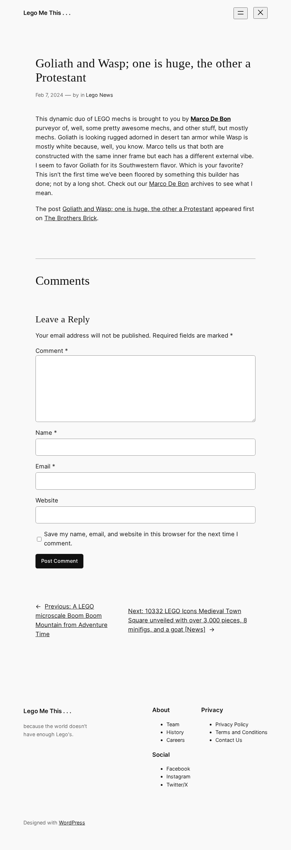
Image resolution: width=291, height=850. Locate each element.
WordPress (72, 823)
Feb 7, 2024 (49, 95)
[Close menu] (260, 13)
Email (45, 466)
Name (46, 432)
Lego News (99, 95)
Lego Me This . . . (47, 12)
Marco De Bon (169, 183)
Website (46, 500)
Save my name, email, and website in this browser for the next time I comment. (141, 538)
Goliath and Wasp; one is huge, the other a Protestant (137, 208)
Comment (51, 350)
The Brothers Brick (70, 218)
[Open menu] (241, 13)
